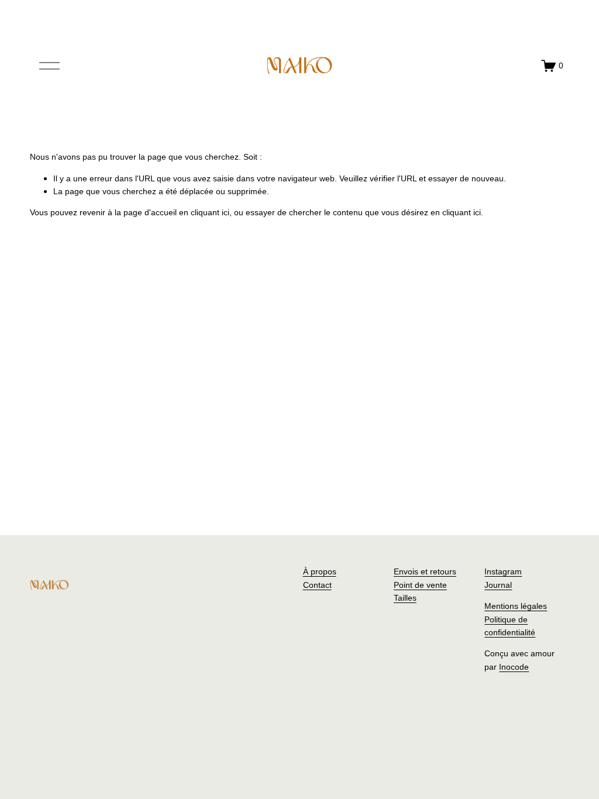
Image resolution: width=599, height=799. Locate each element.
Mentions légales (515, 606)
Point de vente (420, 585)
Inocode (514, 667)
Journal (498, 585)
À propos (319, 571)
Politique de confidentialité (509, 626)
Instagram (503, 571)
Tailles (405, 598)
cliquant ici (210, 212)
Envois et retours (425, 571)
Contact (317, 585)
